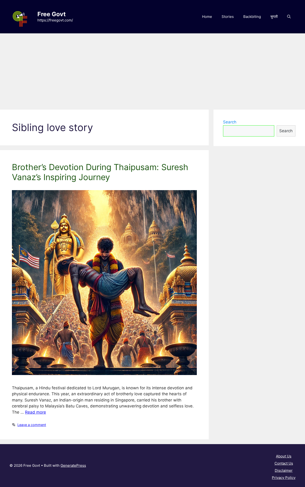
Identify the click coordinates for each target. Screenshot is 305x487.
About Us (283, 456)
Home (207, 16)
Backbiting (252, 16)
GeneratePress (73, 465)
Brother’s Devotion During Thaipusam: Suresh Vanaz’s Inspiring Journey (100, 172)
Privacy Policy (283, 477)
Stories (228, 16)
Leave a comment (31, 425)
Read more (35, 412)
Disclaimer (284, 470)
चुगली (274, 16)
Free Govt (51, 14)
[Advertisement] (152, 69)
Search (229, 122)
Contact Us (283, 463)
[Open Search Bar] (288, 17)
